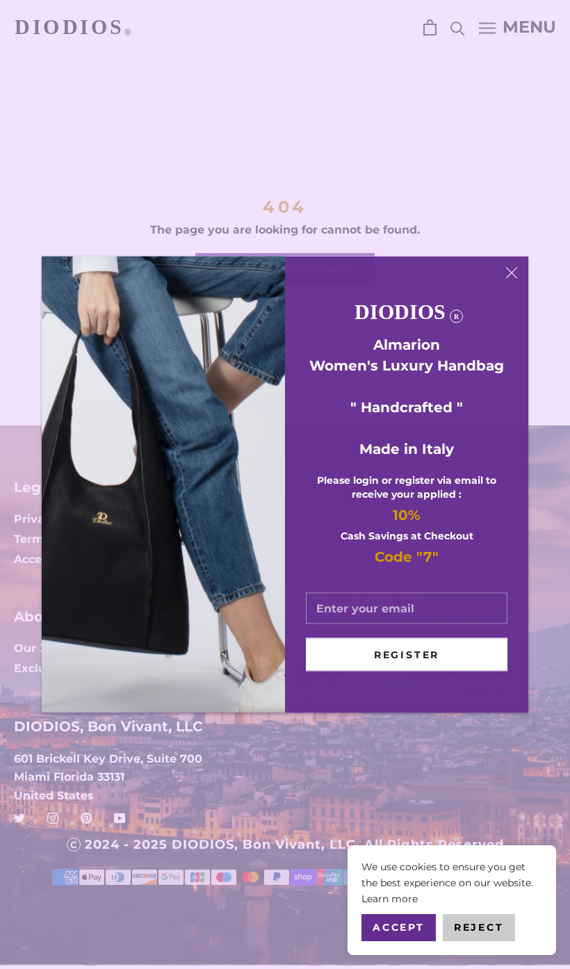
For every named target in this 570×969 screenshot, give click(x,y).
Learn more (389, 899)
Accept (399, 927)
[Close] (511, 273)
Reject (479, 927)
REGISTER (406, 655)
